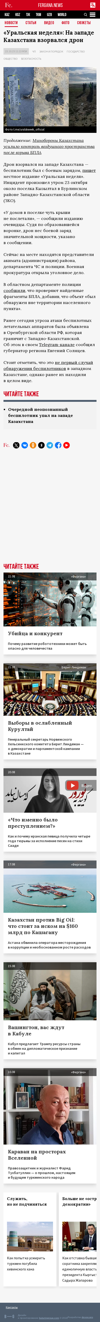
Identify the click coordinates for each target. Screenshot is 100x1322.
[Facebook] (58, 445)
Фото (66, 23)
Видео (49, 23)
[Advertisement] (50, 509)
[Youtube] (66, 445)
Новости (11, 23)
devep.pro (87, 1317)
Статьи (31, 23)
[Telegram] (50, 445)
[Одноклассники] (33, 445)
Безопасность (31, 58)
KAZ (7, 14)
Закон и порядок (51, 51)
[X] (16, 445)
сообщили (14, 290)
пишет (89, 170)
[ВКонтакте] (24, 445)
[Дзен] (41, 445)
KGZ (17, 14)
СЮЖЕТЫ (84, 23)
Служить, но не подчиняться (27, 1201)
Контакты (12, 1307)
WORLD (62, 14)
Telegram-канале (57, 344)
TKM (38, 14)
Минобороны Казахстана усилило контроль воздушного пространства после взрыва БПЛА (49, 146)
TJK (28, 14)
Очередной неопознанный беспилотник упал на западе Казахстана (40, 415)
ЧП (34, 51)
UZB (49, 14)
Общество (10, 58)
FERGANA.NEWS (50, 5)
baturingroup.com (49, 1318)
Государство (76, 51)
